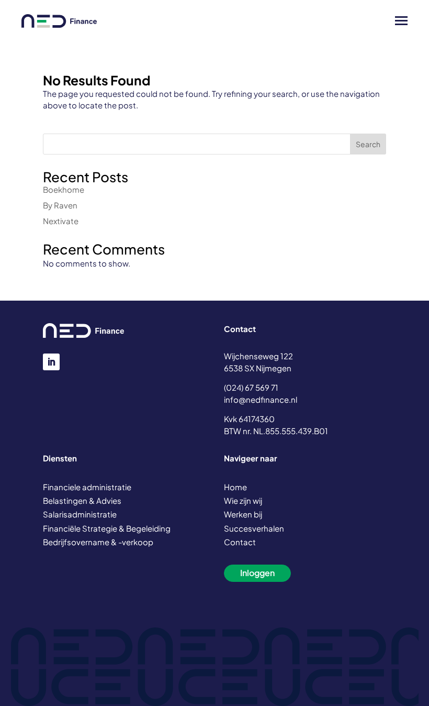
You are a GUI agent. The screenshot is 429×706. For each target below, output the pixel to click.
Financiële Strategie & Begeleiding (107, 528)
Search (368, 144)
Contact (240, 542)
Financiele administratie (87, 487)
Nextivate (60, 221)
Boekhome (63, 189)
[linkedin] (51, 362)
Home (235, 487)
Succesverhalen (254, 528)
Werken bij (243, 514)
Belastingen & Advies (82, 500)
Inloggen (257, 572)
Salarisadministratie (80, 514)
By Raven (60, 205)
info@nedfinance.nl (260, 399)
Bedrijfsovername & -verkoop (98, 542)
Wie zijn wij (243, 500)
